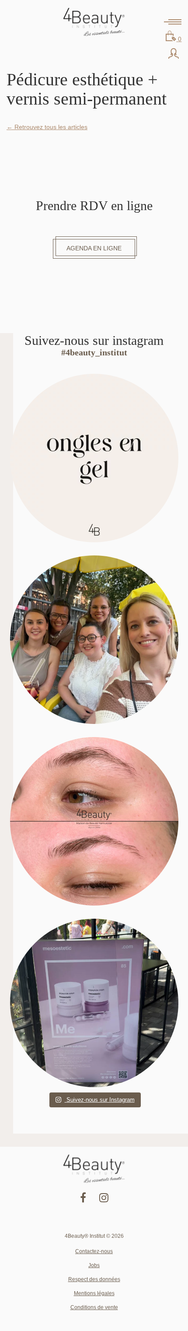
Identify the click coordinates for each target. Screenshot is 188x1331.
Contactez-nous (94, 1251)
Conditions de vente (94, 1307)
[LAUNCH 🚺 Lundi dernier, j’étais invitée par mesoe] (94, 1003)
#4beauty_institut (94, 352)
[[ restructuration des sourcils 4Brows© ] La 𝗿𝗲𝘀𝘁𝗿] (94, 821)
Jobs (94, 1265)
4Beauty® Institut (94, 22)
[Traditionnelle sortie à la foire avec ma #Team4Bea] (94, 639)
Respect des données (94, 1279)
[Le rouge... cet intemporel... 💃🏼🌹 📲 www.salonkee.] (94, 458)
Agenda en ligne (94, 248)
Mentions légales (94, 1293)
